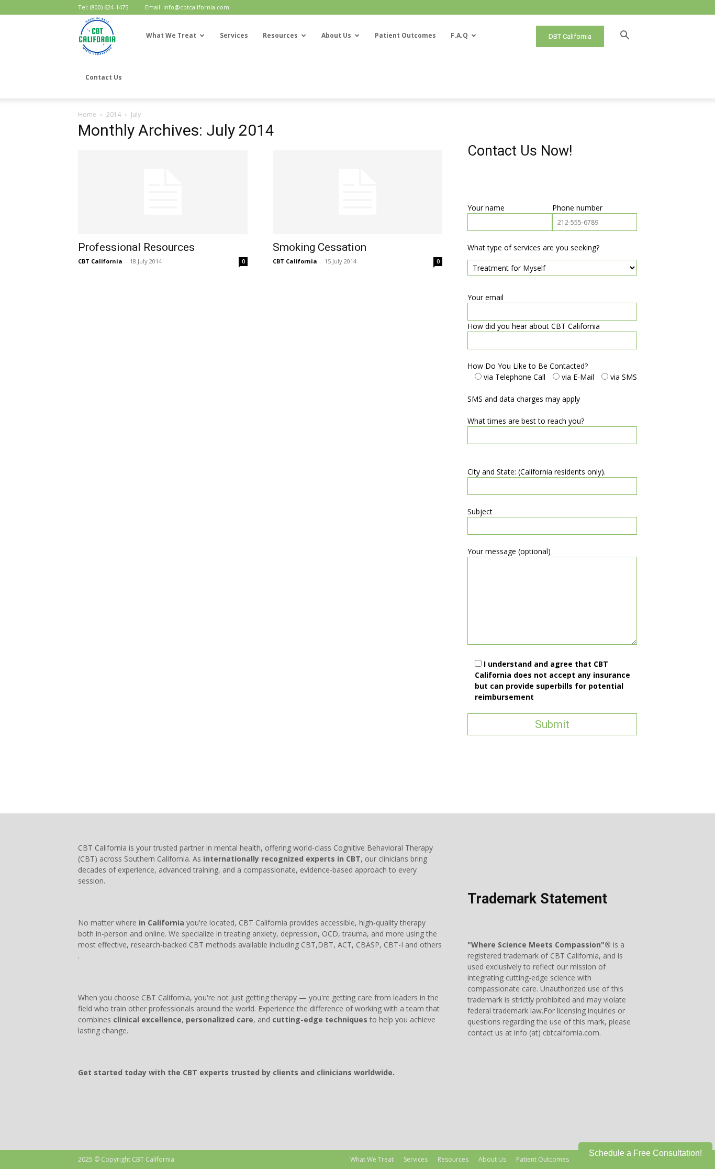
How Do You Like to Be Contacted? (527, 366)
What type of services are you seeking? (533, 247)
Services (234, 35)
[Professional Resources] (163, 192)
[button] (624, 36)
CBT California (100, 261)
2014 (113, 114)
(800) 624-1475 (109, 7)
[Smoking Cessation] (357, 192)
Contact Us (103, 77)
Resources (280, 35)
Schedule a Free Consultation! (645, 1153)
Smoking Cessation (319, 247)
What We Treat (171, 35)
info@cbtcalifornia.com (196, 7)
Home (87, 114)
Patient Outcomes (405, 35)
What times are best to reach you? (525, 421)
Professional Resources (136, 247)
